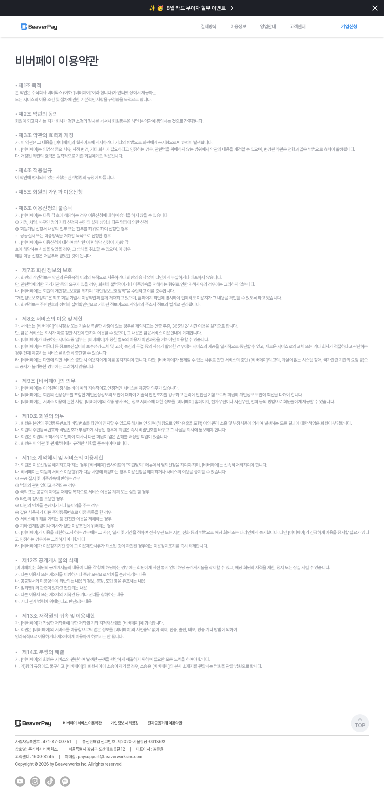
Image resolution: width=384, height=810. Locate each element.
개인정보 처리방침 (125, 723)
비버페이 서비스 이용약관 (82, 723)
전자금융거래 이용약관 (165, 723)
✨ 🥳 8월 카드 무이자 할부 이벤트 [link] (187, 8)
